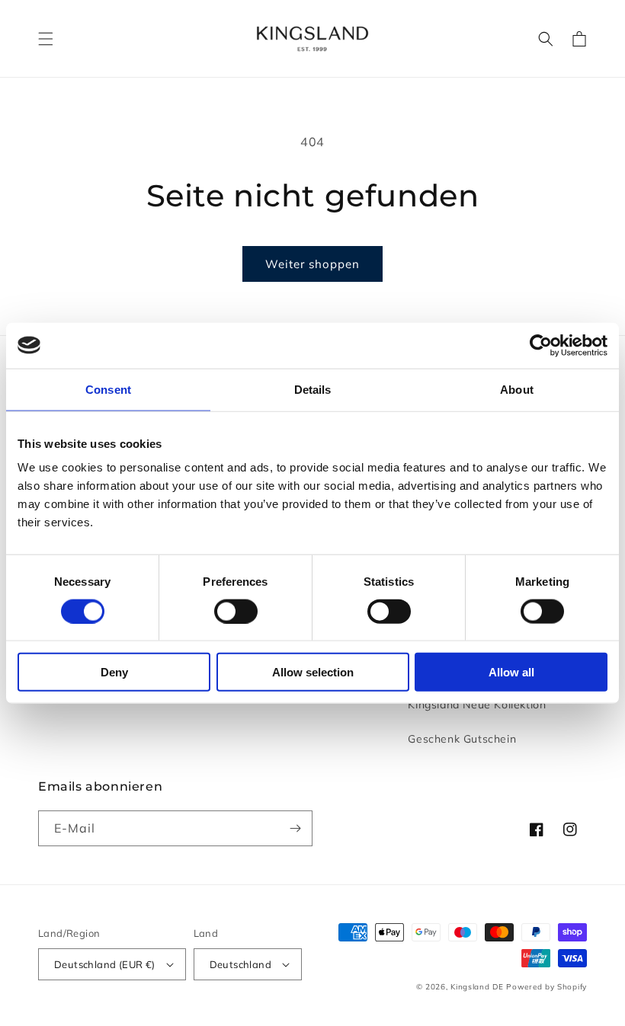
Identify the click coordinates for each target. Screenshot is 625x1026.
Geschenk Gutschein (462, 739)
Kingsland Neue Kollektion (477, 704)
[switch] (236, 611)
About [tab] (517, 388)
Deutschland (240, 964)
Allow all (511, 672)
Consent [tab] (108, 388)
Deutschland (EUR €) (104, 964)
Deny (114, 672)
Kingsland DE (476, 987)
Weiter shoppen (312, 264)
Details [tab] (313, 388)
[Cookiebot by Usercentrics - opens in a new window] (540, 345)
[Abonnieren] (295, 828)
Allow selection (313, 672)
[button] (45, 38)
